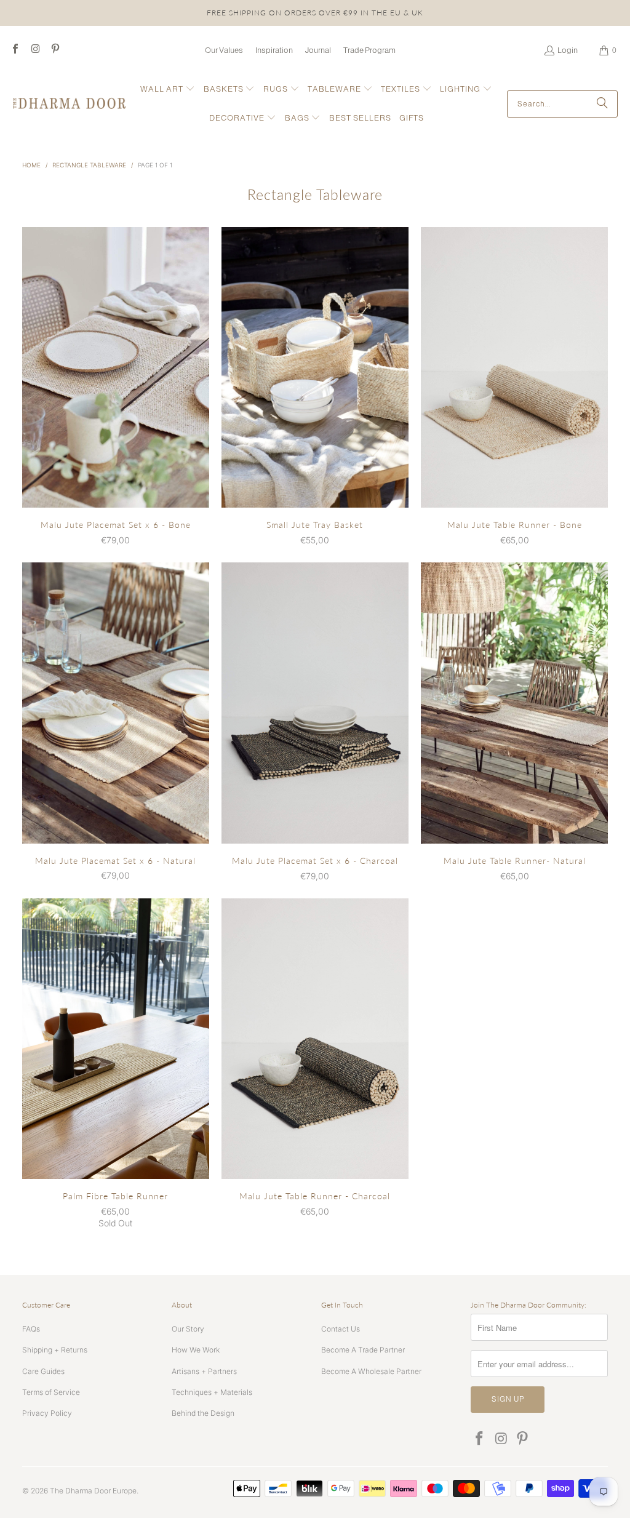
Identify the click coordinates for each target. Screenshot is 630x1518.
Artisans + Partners (204, 1371)
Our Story (188, 1328)
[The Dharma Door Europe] (69, 104)
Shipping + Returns (54, 1349)
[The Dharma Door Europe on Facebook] (14, 50)
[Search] (602, 104)
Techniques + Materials (212, 1392)
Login (567, 50)
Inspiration (274, 50)
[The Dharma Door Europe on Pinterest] (54, 50)
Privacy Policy (47, 1413)
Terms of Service (51, 1392)
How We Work (196, 1349)
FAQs (31, 1328)
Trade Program (369, 50)
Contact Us (340, 1328)
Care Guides (43, 1371)
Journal (318, 50)
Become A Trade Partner (363, 1349)
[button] (167, 89)
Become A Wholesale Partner (371, 1371)
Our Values (224, 50)
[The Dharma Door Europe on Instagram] (34, 50)
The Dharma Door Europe (93, 1490)
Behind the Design (203, 1413)
